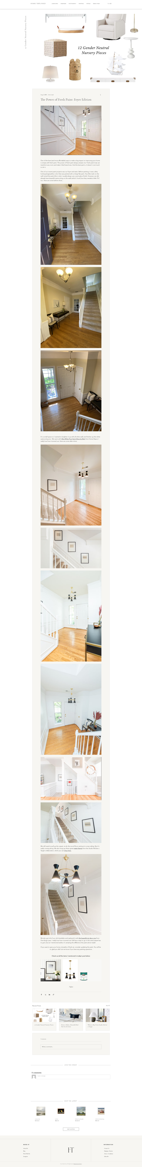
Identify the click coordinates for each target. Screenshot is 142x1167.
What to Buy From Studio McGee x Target (97, 1026)
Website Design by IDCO (78, 1163)
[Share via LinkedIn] (49, 994)
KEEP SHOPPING (71, 1129)
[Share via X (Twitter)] (45, 994)
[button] (109, 3)
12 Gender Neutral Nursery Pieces (43, 1025)
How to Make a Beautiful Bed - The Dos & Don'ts (70, 1026)
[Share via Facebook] (41, 994)
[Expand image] (59, 961)
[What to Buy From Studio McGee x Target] (98, 1015)
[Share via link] (53, 994)
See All (108, 1005)
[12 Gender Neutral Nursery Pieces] (44, 1015)
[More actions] (100, 95)
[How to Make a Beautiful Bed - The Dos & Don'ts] (71, 1015)
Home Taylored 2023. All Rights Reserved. (67, 1163)
